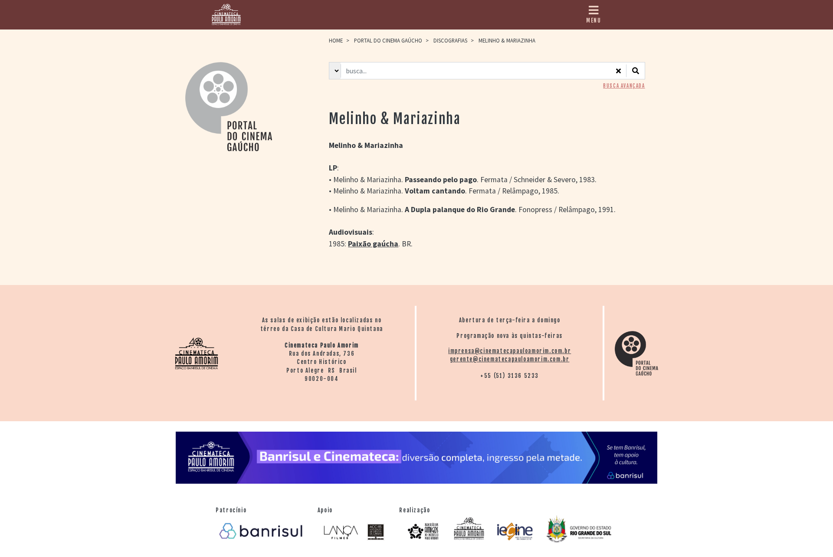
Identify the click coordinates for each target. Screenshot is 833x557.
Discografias (450, 40)
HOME (336, 40)
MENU (593, 20)
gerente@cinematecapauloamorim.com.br (510, 359)
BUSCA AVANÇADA (624, 86)
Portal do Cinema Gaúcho (388, 40)
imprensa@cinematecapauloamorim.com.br (509, 350)
